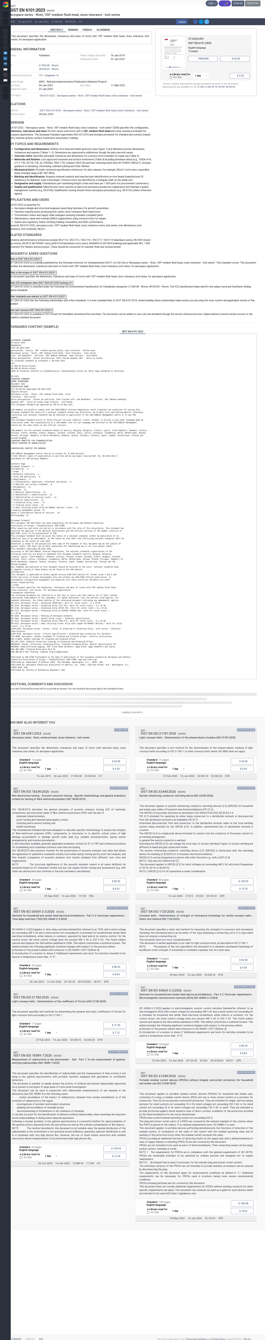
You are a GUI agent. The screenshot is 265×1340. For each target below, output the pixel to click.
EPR (106, 981)
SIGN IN (238, 3)
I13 (80, 21)
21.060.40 (57, 21)
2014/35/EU (84, 981)
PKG (91, 896)
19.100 (82, 896)
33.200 (203, 1060)
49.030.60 (70, 21)
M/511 (97, 981)
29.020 (199, 896)
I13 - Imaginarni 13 (49, 75)
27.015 (189, 896)
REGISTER (252, 3)
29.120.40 (69, 981)
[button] (182, 21)
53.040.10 (75, 1039)
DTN (100, 1039)
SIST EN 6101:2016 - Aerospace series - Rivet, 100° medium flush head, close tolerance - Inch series (94, 110)
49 (216, 87)
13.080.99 (78, 1163)
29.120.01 (210, 1218)
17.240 (90, 1163)
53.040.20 (89, 1039)
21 (195, 87)
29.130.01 (211, 896)
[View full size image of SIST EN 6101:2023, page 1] (173, 53)
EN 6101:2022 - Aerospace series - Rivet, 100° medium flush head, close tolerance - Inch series (91, 95)
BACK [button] (12, 21)
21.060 (200, 87)
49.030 (221, 87)
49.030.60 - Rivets (49, 69)
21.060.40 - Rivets (49, 65)
